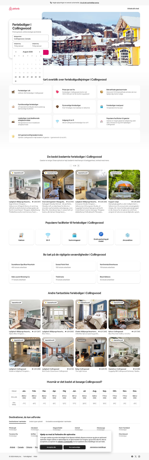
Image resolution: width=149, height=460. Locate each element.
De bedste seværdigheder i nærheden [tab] (58, 421)
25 (19, 77)
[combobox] (30, 39)
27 (27, 77)
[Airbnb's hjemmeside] (14, 8)
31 (15, 81)
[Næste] (78, 165)
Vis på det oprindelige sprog (89, 3)
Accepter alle (51, 447)
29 (36, 77)
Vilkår (35, 456)
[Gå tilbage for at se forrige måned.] (16, 51)
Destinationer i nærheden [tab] (17, 421)
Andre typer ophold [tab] (35, 421)
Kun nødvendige (74, 447)
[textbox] (21, 46)
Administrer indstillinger (98, 447)
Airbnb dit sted (133, 9)
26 (23, 77)
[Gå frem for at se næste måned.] (39, 51)
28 (32, 77)
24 (15, 77)
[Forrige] (70, 165)
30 (40, 77)
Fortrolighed (27, 456)
